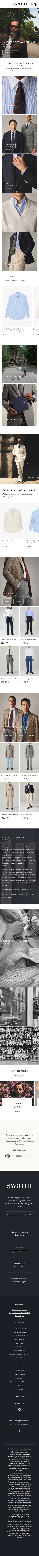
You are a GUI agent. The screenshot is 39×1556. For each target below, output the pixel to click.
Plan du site (19, 1358)
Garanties (19, 1347)
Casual (7, 280)
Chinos (7, 601)
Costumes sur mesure (19, 1328)
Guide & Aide (19, 1343)
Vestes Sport (31, 736)
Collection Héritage (19, 1374)
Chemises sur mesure (24, 64)
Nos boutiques (19, 1316)
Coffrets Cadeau (19, 1397)
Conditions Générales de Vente (19, 1354)
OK (30, 1215)
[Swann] (19, 4)
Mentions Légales (19, 1350)
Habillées (14, 280)
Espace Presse (19, 1339)
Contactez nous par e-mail (19, 1310)
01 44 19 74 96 (19, 1267)
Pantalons (19, 1393)
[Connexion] (32, 4)
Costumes (11, 63)
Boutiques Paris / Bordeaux (20, 1336)
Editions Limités (19, 1371)
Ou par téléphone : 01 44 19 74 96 (19, 1313)
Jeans (28, 601)
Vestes (20, 735)
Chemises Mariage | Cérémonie (19, 1382)
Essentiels (22, 280)
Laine (18, 601)
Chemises (19, 1378)
